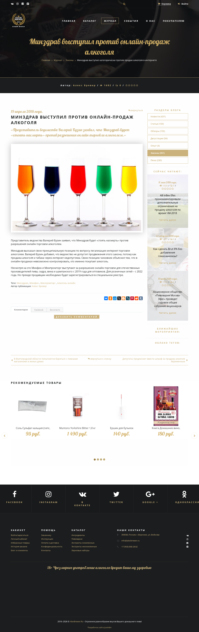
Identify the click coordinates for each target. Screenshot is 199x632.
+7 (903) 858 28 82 (129, 546)
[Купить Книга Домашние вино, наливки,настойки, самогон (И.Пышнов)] (166, 406)
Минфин (34, 283)
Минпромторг (48, 283)
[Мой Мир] (115, 298)
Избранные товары (20, 542)
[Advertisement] (99, 595)
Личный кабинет (19, 538)
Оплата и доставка (50, 542)
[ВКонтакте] (106, 298)
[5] (137, 85)
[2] (129, 85)
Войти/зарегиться (19, 535)
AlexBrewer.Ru (76, 621)
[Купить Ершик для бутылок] (121, 406)
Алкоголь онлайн (66, 283)
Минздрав (22, 283)
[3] (132, 85)
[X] (119, 298)
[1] (126, 85)
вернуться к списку (100, 359)
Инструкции (47, 538)
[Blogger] (123, 298)
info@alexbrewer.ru (130, 540)
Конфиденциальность (51, 546)
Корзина (166, 3)
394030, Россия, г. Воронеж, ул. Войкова (140, 534)
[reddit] (136, 298)
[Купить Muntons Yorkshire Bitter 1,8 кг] (77, 406)
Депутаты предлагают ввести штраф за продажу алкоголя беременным (154, 360)
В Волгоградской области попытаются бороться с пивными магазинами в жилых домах (46, 360)
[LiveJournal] (128, 298)
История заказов (19, 546)
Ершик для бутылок (121, 428)
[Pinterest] (132, 298)
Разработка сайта (99, 627)
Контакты (46, 550)
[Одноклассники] (110, 298)
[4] (134, 85)
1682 (107, 85)
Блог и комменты (19, 550)
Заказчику (46, 535)
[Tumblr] (141, 298)
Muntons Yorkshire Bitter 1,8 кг (77, 428)
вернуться (136, 110)
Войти (184, 3)
